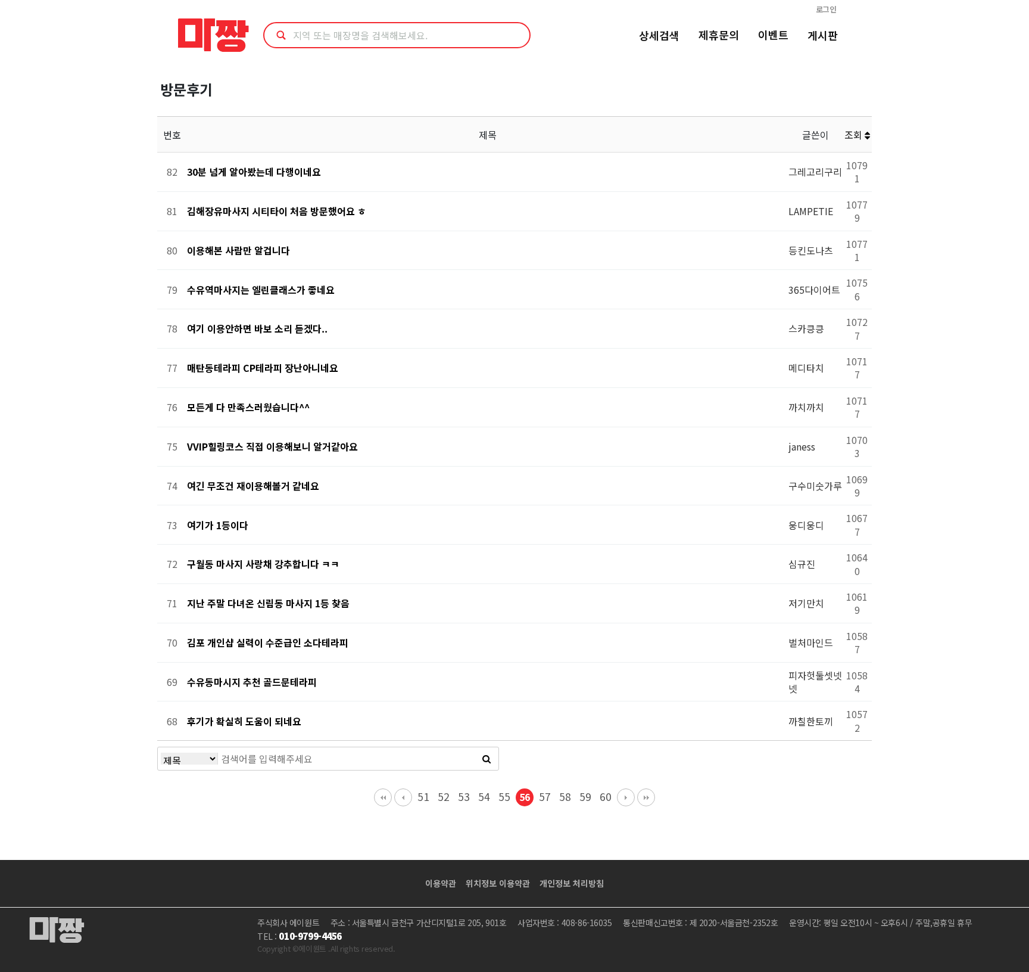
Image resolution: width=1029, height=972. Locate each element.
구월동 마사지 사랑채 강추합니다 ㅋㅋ (263, 564)
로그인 (826, 9)
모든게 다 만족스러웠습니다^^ (248, 407)
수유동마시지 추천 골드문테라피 (252, 682)
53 (464, 796)
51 (423, 796)
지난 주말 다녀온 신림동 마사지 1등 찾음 (268, 603)
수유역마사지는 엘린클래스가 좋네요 (261, 289)
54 (484, 796)
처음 (383, 797)
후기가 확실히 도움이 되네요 (244, 721)
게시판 (822, 35)
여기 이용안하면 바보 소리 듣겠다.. (257, 328)
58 (565, 796)
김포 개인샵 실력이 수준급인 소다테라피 (267, 642)
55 (504, 796)
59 (585, 796)
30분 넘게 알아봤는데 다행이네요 (254, 171)
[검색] (486, 758)
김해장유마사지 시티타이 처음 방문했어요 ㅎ (276, 211)
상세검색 (659, 35)
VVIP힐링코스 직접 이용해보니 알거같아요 (272, 446)
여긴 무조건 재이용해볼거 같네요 (253, 486)
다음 (626, 797)
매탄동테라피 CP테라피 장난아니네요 (262, 368)
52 (444, 796)
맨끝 (646, 797)
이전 (403, 797)
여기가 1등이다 (217, 525)
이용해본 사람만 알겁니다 (238, 250)
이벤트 (773, 34)
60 (606, 796)
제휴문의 (719, 34)
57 (545, 796)
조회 (854, 135)
